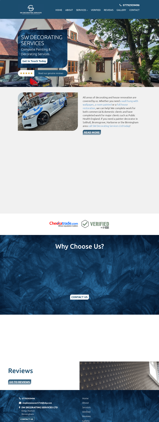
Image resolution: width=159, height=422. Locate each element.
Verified (96, 9)
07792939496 (131, 5)
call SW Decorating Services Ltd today (109, 125)
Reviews (108, 9)
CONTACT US (79, 297)
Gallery (121, 9)
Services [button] (81, 9)
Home (58, 9)
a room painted (103, 104)
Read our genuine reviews (50, 73)
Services (86, 407)
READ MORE (92, 132)
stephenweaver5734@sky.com (37, 403)
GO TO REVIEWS (19, 382)
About (69, 9)
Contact (134, 9)
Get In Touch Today (34, 61)
